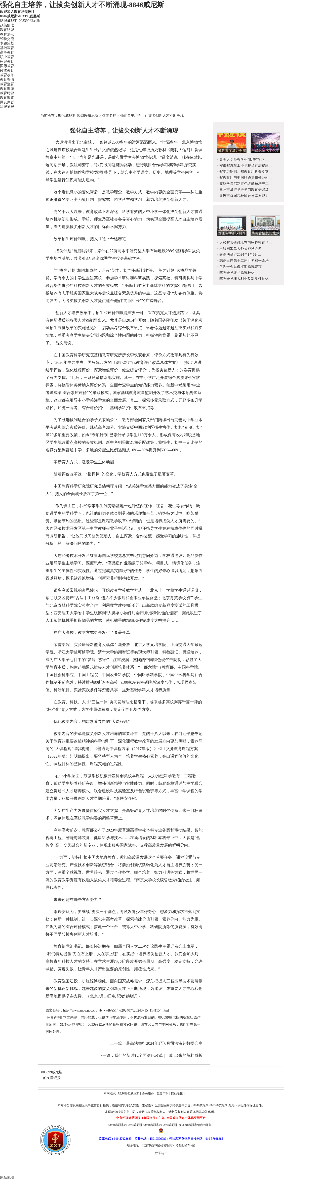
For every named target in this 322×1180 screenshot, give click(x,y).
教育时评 (7, 93)
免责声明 (162, 1093)
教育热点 (7, 34)
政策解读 (7, 25)
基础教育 (7, 48)
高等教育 (7, 52)
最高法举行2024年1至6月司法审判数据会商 (164, 1043)
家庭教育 (7, 61)
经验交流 (7, 39)
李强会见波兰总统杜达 (237, 273)
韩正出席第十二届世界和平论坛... (245, 261)
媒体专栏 (109, 115)
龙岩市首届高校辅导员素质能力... (245, 196)
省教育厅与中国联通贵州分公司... (245, 178)
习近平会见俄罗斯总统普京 (240, 267)
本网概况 (110, 1093)
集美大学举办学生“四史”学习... (243, 159)
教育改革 (7, 75)
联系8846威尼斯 (129, 1093)
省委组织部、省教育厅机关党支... (245, 171)
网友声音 (7, 102)
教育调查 (7, 98)
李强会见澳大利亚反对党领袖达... (245, 279)
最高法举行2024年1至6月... (240, 254)
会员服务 (148, 1093)
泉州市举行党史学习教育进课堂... (245, 190)
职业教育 (7, 57)
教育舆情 (7, 79)
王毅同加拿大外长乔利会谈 (240, 248)
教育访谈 (7, 30)
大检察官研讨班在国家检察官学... (245, 242)
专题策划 (7, 43)
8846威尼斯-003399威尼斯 (20, 16)
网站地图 (177, 1093)
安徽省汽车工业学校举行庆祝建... (245, 165)
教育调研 (7, 89)
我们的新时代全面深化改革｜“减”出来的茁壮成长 (158, 1055)
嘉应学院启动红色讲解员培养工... (245, 184)
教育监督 (7, 84)
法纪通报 (7, 107)
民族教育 (7, 70)
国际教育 (7, 66)
